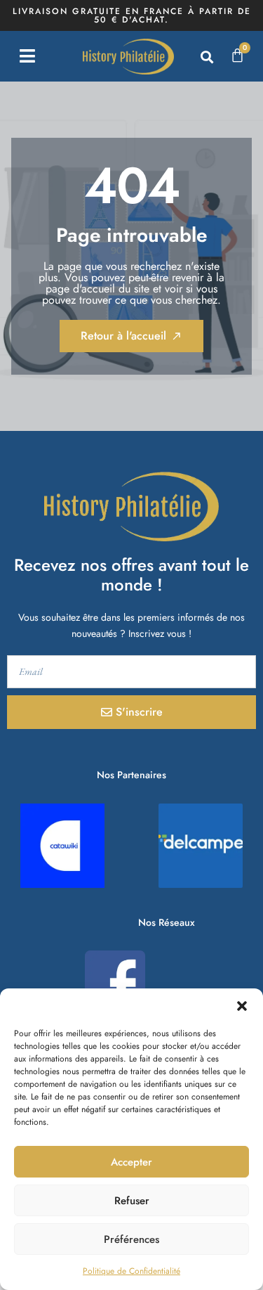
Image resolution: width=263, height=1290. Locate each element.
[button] (242, 1006)
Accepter (131, 1162)
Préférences (131, 1239)
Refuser (131, 1200)
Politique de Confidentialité (131, 1271)
